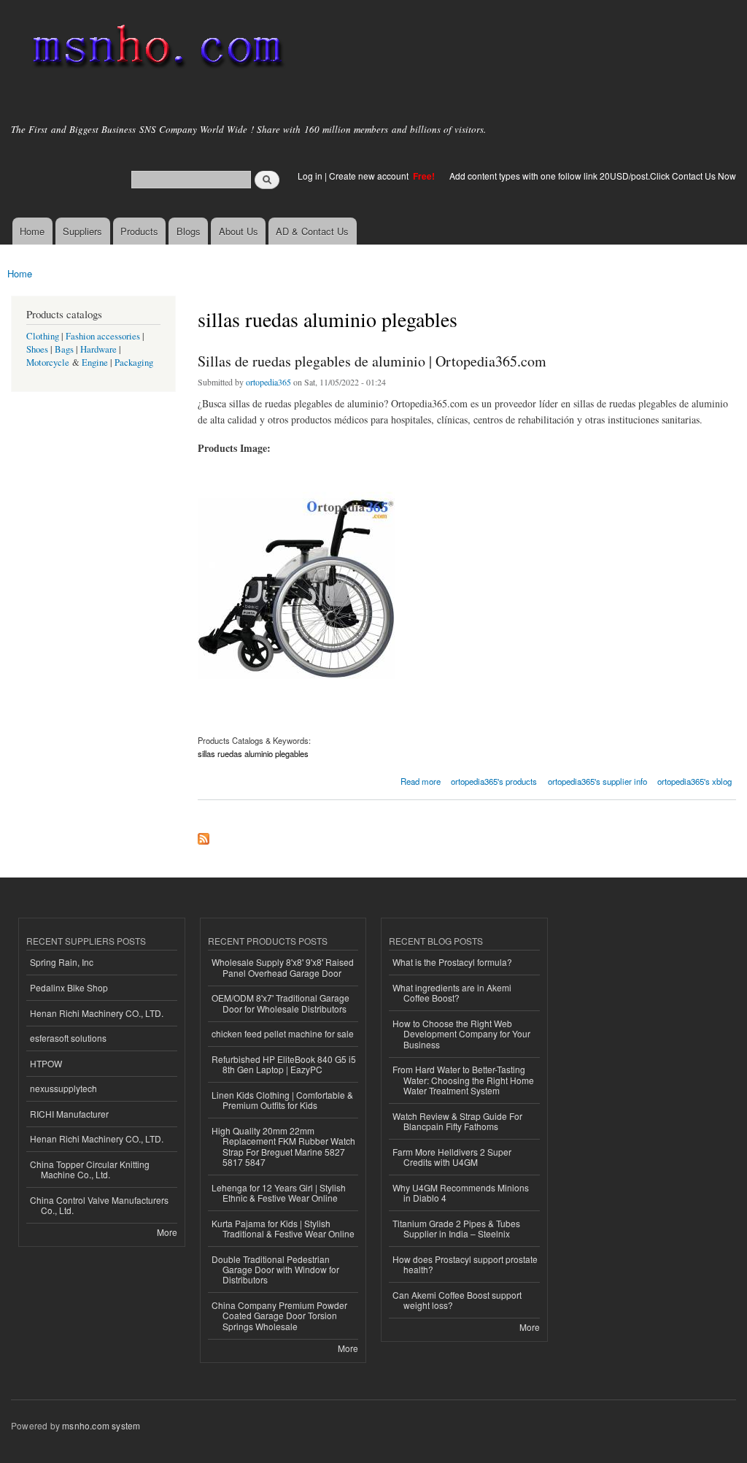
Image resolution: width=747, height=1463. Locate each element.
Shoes (37, 349)
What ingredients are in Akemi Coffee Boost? (451, 992)
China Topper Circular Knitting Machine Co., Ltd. (90, 1169)
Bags (64, 349)
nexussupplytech (63, 1088)
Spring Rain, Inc (61, 962)
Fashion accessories (103, 336)
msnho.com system (101, 1425)
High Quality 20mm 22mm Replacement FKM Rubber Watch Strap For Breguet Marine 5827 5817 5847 (283, 1146)
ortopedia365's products (494, 781)
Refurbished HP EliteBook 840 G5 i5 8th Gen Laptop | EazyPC (284, 1064)
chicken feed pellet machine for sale (283, 1033)
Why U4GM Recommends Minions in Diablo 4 (460, 1192)
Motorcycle (47, 362)
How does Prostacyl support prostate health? (465, 1264)
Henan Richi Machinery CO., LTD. (96, 1013)
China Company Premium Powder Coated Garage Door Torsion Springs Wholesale (279, 1315)
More (167, 1232)
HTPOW (46, 1063)
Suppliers (82, 231)
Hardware (98, 349)
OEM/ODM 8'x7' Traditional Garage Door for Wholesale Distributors (280, 1002)
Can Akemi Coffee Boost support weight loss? (457, 1300)
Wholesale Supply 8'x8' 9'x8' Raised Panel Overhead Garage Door (283, 967)
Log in (310, 175)
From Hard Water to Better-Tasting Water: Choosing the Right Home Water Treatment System (463, 1080)
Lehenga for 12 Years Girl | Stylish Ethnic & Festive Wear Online (279, 1192)
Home (32, 231)
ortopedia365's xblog (694, 781)
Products (139, 231)
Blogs (189, 231)
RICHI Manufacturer (69, 1113)
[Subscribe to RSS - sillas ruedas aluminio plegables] (203, 835)
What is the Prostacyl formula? (452, 962)
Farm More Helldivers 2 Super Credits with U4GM (451, 1156)
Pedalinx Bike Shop (69, 987)
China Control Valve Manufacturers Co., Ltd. (99, 1205)
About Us (238, 231)
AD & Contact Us (312, 231)
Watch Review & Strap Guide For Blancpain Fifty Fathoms (457, 1121)
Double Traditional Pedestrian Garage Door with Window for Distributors (275, 1269)
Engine (95, 362)
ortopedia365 (268, 382)
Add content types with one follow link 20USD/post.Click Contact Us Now (592, 175)
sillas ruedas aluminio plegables (253, 753)
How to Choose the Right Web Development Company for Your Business (461, 1034)
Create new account (370, 175)
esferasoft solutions (68, 1038)
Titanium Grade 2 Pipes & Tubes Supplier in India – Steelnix (456, 1228)
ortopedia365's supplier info (597, 781)
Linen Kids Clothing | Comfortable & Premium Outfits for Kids (282, 1099)
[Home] (155, 49)
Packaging (134, 362)
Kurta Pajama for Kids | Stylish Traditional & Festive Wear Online (283, 1228)
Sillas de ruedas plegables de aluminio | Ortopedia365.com (372, 361)
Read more (420, 780)
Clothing (42, 336)
